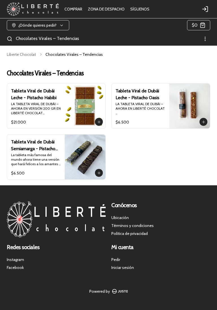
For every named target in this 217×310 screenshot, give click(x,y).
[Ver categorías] (205, 39)
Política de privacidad (129, 233)
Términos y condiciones (132, 225)
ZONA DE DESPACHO (106, 9)
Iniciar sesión (122, 267)
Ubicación (120, 217)
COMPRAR (73, 9)
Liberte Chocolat (21, 54)
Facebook (15, 267)
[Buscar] (9, 39)
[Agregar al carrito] (99, 122)
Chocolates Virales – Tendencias (47, 38)
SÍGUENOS (139, 9)
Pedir (115, 259)
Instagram (15, 259)
